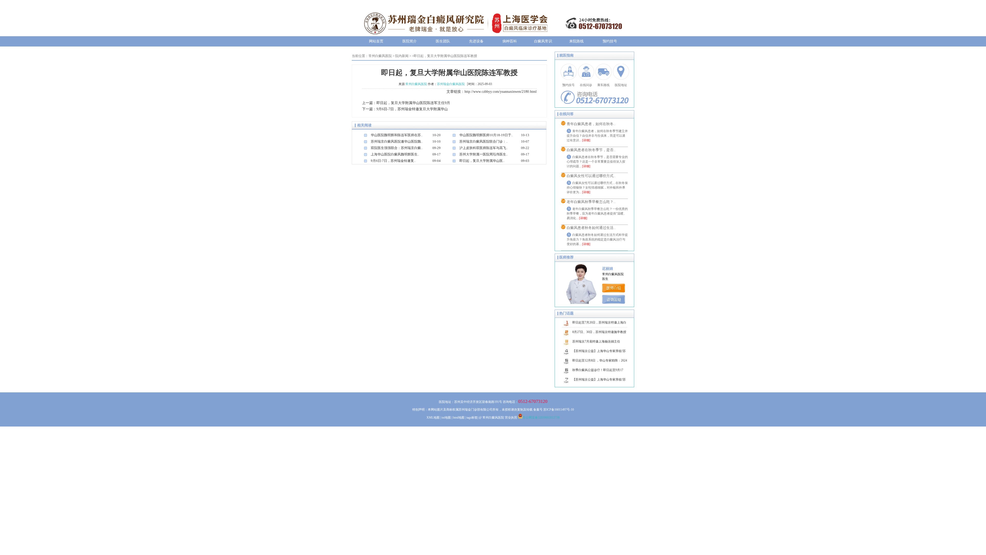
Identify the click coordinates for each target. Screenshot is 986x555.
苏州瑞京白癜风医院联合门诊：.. (483, 141)
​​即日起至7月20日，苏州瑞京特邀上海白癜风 (599, 324)
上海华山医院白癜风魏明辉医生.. (395, 154)
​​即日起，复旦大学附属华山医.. (481, 161)
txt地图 (446, 417)
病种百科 (510, 41)
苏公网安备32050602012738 (541, 417)
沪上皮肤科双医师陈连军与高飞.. (483, 148)
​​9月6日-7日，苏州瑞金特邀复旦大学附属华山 (412, 109)
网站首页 (376, 41)
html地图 (458, 417)
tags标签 (472, 417)
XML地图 (433, 417)
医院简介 (409, 41)
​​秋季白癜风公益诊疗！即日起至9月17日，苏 (597, 371)
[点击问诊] (614, 302)
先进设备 (476, 41)
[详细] (586, 140)
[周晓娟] (614, 291)
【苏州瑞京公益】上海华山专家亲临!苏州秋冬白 (599, 352)
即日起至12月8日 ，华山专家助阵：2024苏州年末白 (599, 362)
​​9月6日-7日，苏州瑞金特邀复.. (393, 161)
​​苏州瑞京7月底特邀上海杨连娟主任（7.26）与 (596, 343)
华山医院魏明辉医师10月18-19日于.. (486, 135)
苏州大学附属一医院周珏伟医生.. (483, 154)
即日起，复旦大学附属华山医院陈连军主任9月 (413, 103)
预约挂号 (610, 41)
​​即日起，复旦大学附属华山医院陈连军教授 (445, 56)
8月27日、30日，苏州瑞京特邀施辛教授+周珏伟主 (599, 333)
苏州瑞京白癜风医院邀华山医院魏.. (396, 141)
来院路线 (576, 41)
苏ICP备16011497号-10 (558, 409)
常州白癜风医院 (380, 56)
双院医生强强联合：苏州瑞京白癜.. (396, 148)
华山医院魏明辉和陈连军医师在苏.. (396, 135)
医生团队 (443, 41)
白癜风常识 (543, 41)
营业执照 (511, 417)
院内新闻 (402, 56)
